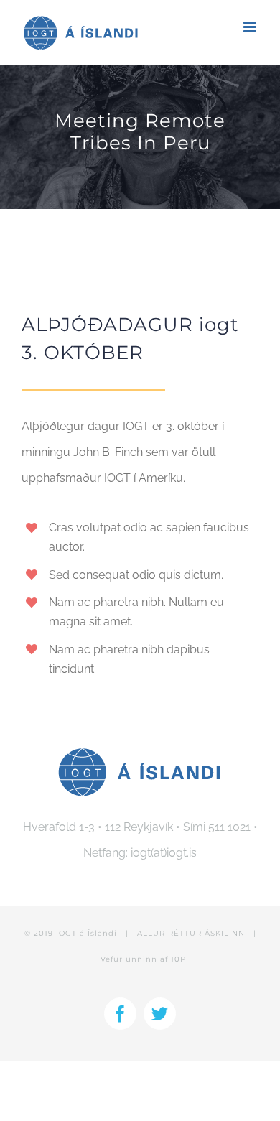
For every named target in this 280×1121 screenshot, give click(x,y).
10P (178, 959)
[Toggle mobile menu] (250, 26)
